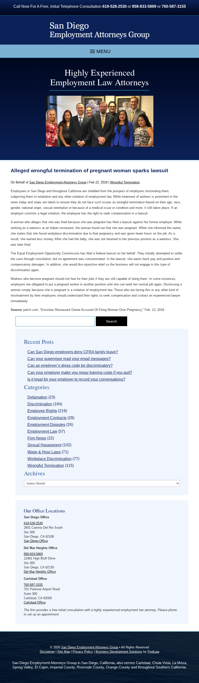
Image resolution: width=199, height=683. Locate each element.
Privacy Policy (83, 651)
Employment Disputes (46, 425)
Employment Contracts (46, 418)
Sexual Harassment (44, 445)
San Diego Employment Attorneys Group (57, 182)
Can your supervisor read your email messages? (69, 359)
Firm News (36, 438)
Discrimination (39, 404)
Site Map (63, 651)
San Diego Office (36, 541)
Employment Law (42, 431)
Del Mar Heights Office (40, 571)
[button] (100, 51)
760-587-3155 (174, 6)
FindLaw (153, 651)
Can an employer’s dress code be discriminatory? (70, 365)
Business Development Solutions (119, 651)
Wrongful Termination (125, 182)
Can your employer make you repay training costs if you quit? (79, 372)
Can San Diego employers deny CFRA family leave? (72, 352)
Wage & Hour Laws (44, 452)
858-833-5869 (144, 6)
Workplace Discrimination (49, 459)
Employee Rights (42, 411)
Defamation (37, 397)
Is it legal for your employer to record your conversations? (76, 379)
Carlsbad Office (35, 602)
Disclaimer (47, 651)
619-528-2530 (114, 6)
